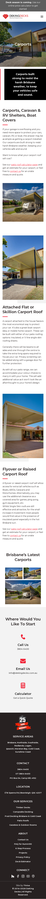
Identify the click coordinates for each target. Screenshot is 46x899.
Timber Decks (23, 807)
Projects (23, 853)
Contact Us (23, 840)
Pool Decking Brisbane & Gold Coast (23, 816)
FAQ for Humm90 (23, 844)
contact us (15, 171)
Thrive (27, 885)
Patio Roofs (23, 820)
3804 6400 (23, 769)
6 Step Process (22, 848)
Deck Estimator (23, 861)
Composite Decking (23, 812)
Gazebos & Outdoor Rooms (23, 825)
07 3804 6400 (23, 774)
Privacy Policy (23, 857)
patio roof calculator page (24, 164)
